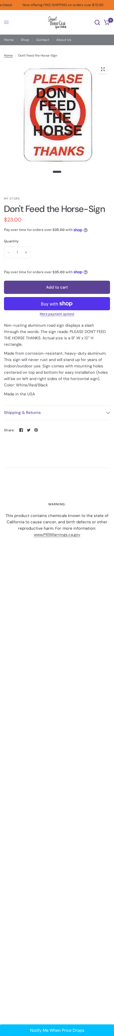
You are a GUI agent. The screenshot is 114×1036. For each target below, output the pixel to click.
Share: (9, 430)
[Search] (97, 22)
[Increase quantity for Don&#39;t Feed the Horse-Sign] (26, 252)
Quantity (11, 241)
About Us (63, 40)
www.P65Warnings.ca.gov (57, 534)
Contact (42, 40)
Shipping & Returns (22, 412)
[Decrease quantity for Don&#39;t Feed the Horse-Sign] (8, 252)
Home (9, 40)
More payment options (57, 314)
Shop (25, 40)
